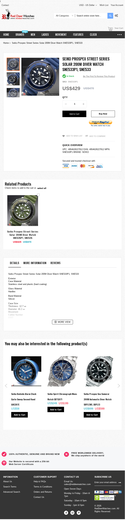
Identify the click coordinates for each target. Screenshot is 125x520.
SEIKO (85, 152)
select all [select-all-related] (41, 188)
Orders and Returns (43, 492)
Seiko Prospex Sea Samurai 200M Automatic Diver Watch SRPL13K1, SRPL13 (98, 399)
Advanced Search (11, 492)
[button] (14, 78)
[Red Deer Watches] (18, 14)
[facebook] (66, 513)
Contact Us (39, 497)
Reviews (56, 263)
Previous (6, 386)
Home (6, 43)
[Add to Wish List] (23, 214)
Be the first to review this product (99, 76)
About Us (7, 481)
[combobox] (91, 16)
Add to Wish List (74, 136)
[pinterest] (79, 513)
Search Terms (9, 486)
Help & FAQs (40, 481)
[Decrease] (66, 104)
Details (14, 263)
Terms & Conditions (43, 486)
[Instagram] (72, 513)
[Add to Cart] (15, 214)
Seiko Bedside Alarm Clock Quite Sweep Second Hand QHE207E (23, 399)
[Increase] (83, 104)
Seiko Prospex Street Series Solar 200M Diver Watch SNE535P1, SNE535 (22, 234)
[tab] (14, 263)
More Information (34, 263)
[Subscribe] (120, 482)
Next (119, 386)
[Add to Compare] (30, 214)
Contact (5, 5)
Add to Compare (97, 136)
